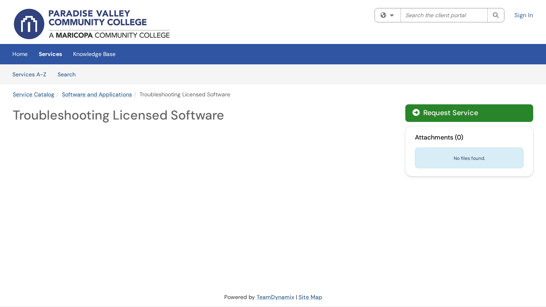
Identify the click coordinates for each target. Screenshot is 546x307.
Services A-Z (29, 74)
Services (50, 54)
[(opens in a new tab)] (92, 24)
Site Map (310, 297)
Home (20, 54)
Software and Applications (97, 94)
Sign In (523, 15)
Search (69, 74)
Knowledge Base (94, 54)
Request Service (449, 113)
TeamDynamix (275, 297)
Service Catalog (33, 94)
